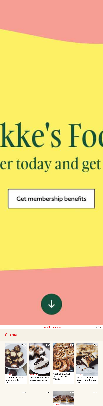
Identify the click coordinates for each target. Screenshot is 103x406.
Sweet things (79, 374)
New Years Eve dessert (34, 374)
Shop (18, 327)
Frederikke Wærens (51, 326)
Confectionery (8, 374)
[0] (101, 327)
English (92, 327)
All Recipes (11, 327)
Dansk (88, 327)
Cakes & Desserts (56, 404)
